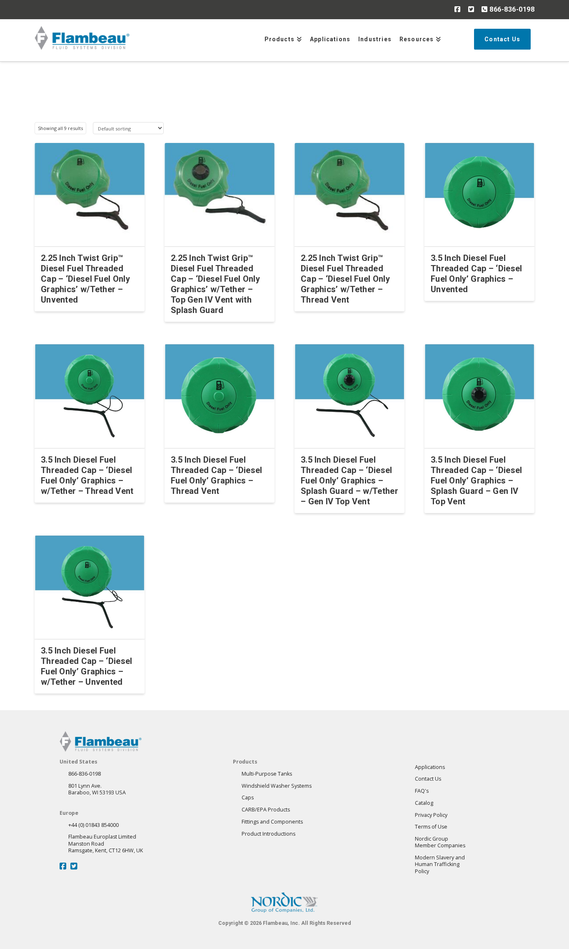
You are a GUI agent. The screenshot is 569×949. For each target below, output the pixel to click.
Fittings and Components (272, 821)
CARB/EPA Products (266, 809)
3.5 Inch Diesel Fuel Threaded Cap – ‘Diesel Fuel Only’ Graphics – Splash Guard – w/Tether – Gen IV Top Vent (349, 480)
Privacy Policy (431, 815)
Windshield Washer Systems (277, 785)
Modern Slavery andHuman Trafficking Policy (440, 864)
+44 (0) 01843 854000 (93, 825)
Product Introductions (268, 833)
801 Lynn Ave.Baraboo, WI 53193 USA (97, 789)
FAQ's (422, 790)
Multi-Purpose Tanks (267, 773)
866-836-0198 (511, 9)
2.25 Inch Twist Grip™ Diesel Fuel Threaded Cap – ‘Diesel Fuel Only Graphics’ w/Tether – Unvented (85, 279)
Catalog (424, 802)
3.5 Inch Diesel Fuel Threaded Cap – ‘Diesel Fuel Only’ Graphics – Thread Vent (216, 475)
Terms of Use (431, 826)
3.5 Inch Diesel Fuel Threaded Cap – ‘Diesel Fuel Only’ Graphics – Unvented (476, 273)
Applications (430, 767)
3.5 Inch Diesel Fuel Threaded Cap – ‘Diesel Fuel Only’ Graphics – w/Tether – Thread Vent (87, 475)
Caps (248, 797)
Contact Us (428, 778)
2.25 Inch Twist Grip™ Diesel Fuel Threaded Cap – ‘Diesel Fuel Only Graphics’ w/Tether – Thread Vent (345, 279)
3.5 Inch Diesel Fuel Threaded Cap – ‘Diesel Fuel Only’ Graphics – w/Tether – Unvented (86, 666)
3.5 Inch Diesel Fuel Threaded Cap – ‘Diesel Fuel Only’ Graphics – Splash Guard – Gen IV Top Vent (476, 480)
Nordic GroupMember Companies (440, 842)
